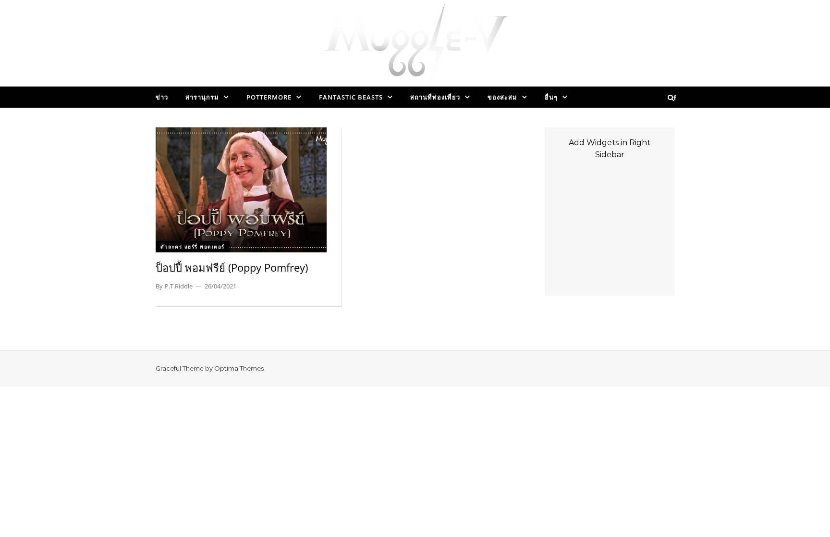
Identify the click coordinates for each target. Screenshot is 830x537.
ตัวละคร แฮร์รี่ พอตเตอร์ (192, 246)
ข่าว (162, 97)
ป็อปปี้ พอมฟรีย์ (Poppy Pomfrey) (232, 267)
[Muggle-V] (415, 45)
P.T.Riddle (179, 286)
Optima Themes (239, 368)
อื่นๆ (551, 97)
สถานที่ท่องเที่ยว (435, 97)
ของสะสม (502, 97)
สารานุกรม (202, 97)
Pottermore (269, 97)
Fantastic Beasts (351, 97)
